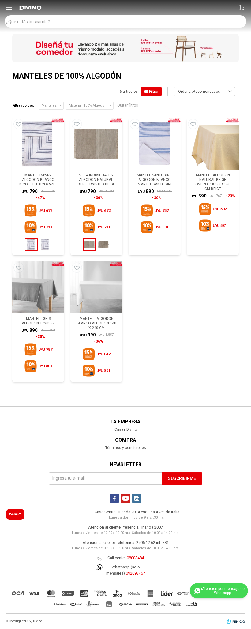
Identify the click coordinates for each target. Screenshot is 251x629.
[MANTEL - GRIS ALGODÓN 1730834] (38, 287)
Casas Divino (125, 429)
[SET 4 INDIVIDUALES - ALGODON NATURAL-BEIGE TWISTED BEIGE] (96, 144)
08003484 (135, 558)
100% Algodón (88, 105)
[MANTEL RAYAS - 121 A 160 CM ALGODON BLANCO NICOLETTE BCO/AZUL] (45, 244)
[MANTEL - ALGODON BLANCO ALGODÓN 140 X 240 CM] (96, 287)
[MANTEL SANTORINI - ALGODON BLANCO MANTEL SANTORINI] (155, 144)
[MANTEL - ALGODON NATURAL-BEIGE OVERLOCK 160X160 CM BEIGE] (213, 144)
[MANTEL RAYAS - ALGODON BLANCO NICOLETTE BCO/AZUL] (38, 144)
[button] (241, 8)
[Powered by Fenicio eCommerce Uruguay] (236, 621)
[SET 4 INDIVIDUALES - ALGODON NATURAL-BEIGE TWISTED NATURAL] (103, 244)
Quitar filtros (127, 105)
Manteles (49, 105)
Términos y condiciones (125, 448)
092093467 (135, 573)
